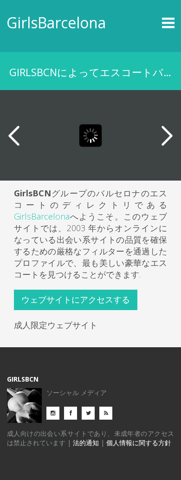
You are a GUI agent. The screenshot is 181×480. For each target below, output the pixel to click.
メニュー (154, 22)
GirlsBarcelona (56, 22)
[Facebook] (73, 412)
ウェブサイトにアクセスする (75, 299)
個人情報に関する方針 (138, 442)
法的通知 (86, 442)
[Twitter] (90, 412)
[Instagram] (55, 412)
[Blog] (108, 412)
